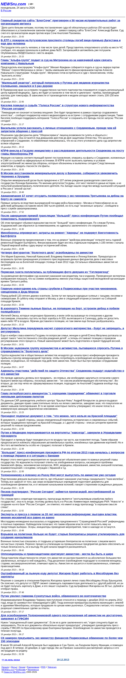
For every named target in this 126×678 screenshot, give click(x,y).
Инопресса (33, 669)
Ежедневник (33, 667)
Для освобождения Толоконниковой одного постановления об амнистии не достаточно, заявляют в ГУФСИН (62, 617)
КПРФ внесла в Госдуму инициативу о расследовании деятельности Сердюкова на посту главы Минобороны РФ (62, 152)
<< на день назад (11, 659)
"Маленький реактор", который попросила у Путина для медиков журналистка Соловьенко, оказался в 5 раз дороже (55, 84)
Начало (5, 667)
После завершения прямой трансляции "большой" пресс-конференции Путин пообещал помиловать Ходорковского (62, 217)
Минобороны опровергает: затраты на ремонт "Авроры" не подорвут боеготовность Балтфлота (59, 234)
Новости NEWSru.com (15, 672)
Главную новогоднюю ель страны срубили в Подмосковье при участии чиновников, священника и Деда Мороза (59, 290)
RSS (43, 667)
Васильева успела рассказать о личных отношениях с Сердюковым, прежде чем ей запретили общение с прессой (58, 129)
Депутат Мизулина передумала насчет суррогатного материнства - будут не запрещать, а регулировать (62, 330)
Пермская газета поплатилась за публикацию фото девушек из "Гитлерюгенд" (55, 272)
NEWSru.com (13, 4)
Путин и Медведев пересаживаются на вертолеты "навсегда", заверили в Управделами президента (61, 434)
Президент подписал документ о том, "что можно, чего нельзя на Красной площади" (59, 416)
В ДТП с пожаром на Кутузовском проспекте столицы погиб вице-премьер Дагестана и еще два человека (61, 42)
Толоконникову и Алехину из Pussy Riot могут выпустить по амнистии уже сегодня (58, 475)
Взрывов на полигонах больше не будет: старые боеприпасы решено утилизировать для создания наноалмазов (62, 536)
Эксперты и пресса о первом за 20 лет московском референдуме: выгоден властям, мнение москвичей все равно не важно (59, 516)
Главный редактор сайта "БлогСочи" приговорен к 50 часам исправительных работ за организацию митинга (60, 22)
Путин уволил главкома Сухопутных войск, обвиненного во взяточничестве (53, 596)
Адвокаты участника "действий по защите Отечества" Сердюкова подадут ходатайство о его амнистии (62, 372)
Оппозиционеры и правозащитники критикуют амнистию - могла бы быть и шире (57, 554)
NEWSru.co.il (8, 669)
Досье (14, 667)
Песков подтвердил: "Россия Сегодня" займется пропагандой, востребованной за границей (58, 493)
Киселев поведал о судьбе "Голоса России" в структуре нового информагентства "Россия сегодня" (57, 107)
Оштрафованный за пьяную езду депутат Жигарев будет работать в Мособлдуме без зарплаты (60, 575)
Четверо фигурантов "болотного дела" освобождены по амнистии (47, 252)
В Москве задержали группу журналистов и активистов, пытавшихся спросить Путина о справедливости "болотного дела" (62, 350)
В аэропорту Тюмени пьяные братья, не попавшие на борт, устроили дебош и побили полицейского (60, 310)
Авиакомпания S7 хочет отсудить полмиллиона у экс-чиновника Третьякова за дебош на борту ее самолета (62, 197)
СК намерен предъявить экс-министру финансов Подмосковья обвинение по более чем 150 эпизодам (62, 639)
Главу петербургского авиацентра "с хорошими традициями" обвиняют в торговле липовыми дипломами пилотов (58, 395)
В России (6, 10)
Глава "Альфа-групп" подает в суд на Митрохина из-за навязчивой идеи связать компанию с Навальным (56, 62)
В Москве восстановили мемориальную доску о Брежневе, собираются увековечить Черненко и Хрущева (59, 175)
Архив (22, 667)
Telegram (52, 667)
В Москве (21, 669)
